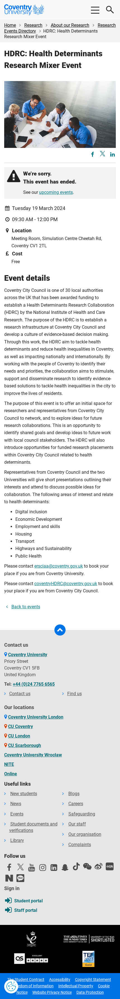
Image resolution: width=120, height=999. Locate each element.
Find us (74, 693)
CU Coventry (20, 726)
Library (17, 840)
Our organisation (84, 834)
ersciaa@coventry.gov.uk (58, 566)
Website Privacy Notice (52, 992)
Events (16, 814)
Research (33, 25)
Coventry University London (35, 717)
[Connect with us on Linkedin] (54, 869)
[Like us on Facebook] (9, 869)
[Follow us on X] (20, 867)
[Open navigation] (94, 9)
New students (23, 793)
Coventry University (27, 654)
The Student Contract (25, 979)
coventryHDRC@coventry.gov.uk (65, 583)
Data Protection (90, 992)
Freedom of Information (33, 986)
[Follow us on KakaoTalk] (20, 878)
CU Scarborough (24, 745)
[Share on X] (102, 153)
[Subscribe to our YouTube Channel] (32, 869)
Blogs (74, 793)
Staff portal (25, 910)
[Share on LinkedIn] (112, 154)
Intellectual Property (75, 986)
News (15, 803)
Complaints (79, 844)
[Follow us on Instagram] (43, 869)
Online (10, 773)
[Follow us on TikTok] (76, 866)
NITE (9, 764)
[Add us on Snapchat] (65, 869)
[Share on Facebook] (93, 154)
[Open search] (110, 9)
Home (10, 25)
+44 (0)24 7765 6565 (34, 684)
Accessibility (59, 979)
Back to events (25, 606)
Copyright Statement (93, 979)
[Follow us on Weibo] (98, 866)
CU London (19, 736)
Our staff (77, 824)
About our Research (70, 25)
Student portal (28, 900)
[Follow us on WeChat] (87, 866)
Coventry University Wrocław (33, 755)
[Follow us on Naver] (9, 878)
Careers (75, 803)
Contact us (19, 693)
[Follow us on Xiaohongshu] (110, 866)
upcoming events (56, 192)
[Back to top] (60, 630)
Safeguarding (81, 814)
